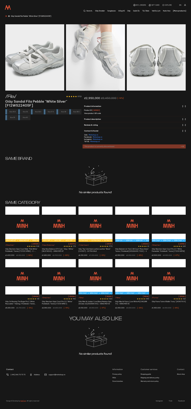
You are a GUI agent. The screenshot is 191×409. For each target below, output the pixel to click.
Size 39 (181, 244)
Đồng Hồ (121, 11)
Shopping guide (146, 374)
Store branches (117, 381)
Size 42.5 (99, 244)
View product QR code (92, 113)
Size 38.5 (71, 296)
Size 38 (22, 244)
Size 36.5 (58, 244)
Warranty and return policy (150, 381)
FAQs (114, 378)
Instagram (159, 401)
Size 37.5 (71, 244)
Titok (170, 401)
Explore (168, 5)
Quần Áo (136, 11)
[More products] (179, 11)
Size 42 (92, 244)
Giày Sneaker (100, 11)
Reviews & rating (135, 125)
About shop (181, 374)
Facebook (181, 401)
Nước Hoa (166, 11)
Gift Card (155, 5)
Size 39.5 (169, 248)
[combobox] (180, 5)
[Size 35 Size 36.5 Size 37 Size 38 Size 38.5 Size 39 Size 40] (59, 276)
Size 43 (105, 244)
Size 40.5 (120, 296)
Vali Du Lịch (156, 11)
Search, (89, 11)
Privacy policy (117, 374)
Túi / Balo (145, 11)
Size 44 (104, 296)
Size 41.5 (86, 244)
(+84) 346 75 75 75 (18, 375)
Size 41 (126, 296)
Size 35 (45, 244)
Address (37, 375)
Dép (128, 11)
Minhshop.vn (93, 135)
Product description (135, 119)
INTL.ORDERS (141, 5)
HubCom (23, 401)
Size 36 (51, 244)
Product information (135, 106)
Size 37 (64, 244)
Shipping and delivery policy (150, 378)
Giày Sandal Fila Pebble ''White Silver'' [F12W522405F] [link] (31, 16)
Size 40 (61, 300)
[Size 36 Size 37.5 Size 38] (22, 276)
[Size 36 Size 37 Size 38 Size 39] (169, 276)
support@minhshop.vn (57, 375)
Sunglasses (111, 11)
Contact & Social (135, 131)
